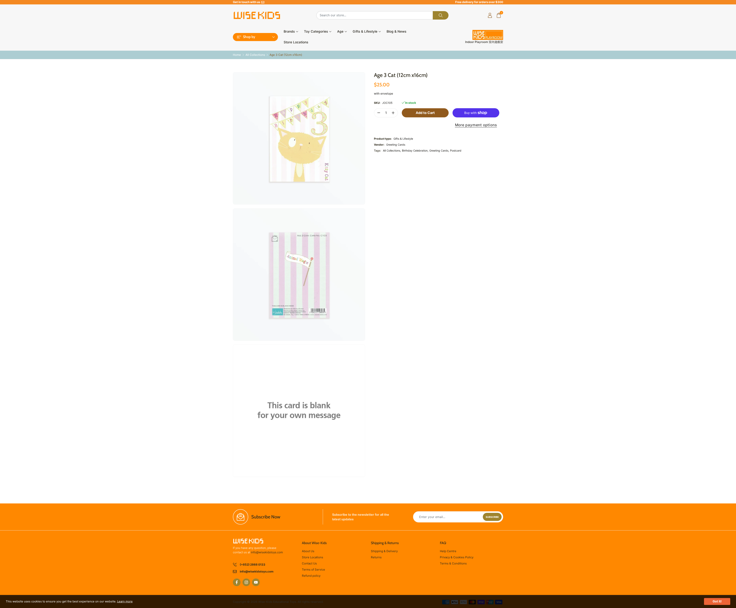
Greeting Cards (395, 144)
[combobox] (374, 15)
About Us (308, 551)
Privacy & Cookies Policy (456, 557)
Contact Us (309, 563)
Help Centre (448, 551)
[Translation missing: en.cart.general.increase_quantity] (393, 113)
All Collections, (392, 150)
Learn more (125, 601)
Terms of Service (313, 569)
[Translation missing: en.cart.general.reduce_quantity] (379, 113)
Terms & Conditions (453, 563)
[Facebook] (237, 582)
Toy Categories (316, 31)
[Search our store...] (441, 15)
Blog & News (396, 31)
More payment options (476, 125)
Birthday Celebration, (415, 150)
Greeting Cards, (439, 150)
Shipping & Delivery (384, 551)
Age (340, 31)
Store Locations (296, 42)
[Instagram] (246, 582)
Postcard (455, 150)
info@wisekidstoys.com (267, 552)
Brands (289, 31)
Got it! (717, 601)
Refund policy (311, 575)
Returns (376, 557)
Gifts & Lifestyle (365, 31)
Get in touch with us (247, 2)
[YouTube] (256, 582)
